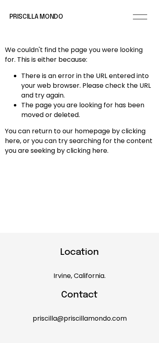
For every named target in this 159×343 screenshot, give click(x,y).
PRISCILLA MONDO (36, 16)
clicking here (86, 150)
